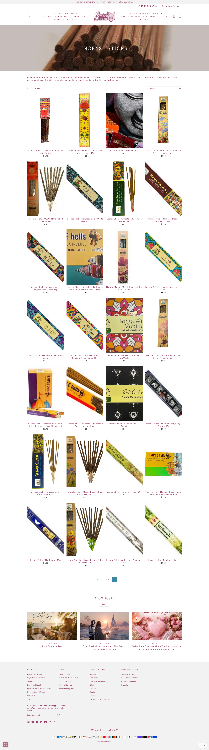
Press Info (125, 685)
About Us (94, 674)
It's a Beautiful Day (52, 646)
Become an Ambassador (130, 678)
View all (104, 604)
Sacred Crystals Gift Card (100, 699)
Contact (93, 692)
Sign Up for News (128, 674)
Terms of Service (65, 685)
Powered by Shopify (104, 741)
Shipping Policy (65, 681)
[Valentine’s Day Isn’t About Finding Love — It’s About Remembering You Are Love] (157, 626)
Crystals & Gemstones (56, 16)
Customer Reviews (97, 681)
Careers (93, 689)
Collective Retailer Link (130, 681)
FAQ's (92, 696)
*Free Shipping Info (66, 689)
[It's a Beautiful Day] (52, 626)
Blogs (92, 685)
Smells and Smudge (64, 20)
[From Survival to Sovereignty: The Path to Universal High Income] (105, 626)
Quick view (45, 146)
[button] (43, 729)
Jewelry (79, 16)
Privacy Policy (64, 674)
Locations (94, 678)
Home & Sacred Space (133, 16)
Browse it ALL (158, 16)
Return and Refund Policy (69, 678)
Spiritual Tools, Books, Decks (143, 13)
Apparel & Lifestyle (64, 13)
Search (144, 20)
